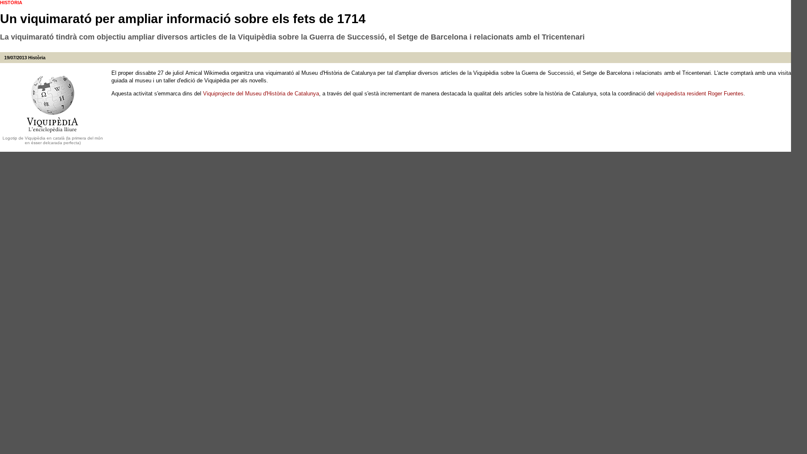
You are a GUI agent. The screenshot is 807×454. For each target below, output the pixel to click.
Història (36, 57)
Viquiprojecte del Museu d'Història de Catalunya (261, 93)
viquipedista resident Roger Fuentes (700, 93)
